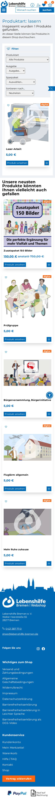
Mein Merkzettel (13, 747)
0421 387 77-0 (14, 628)
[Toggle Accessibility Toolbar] (49, 395)
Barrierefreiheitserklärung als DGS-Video (21, 721)
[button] (3, 10)
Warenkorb (9, 753)
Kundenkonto (11, 742)
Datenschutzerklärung (17, 698)
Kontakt (7, 764)
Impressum (10, 693)
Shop (5, 770)
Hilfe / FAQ (9, 758)
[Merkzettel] (44, 5)
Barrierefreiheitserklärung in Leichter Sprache (21, 712)
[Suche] (46, 9)
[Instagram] (38, 648)
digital (44, 104)
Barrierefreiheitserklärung (19, 704)
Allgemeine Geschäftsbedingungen (18, 680)
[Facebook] (43, 648)
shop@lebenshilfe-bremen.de (20, 634)
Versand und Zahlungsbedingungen (17, 671)
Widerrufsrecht (12, 687)
